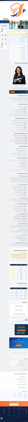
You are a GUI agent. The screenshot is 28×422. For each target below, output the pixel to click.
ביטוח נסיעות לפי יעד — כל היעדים (24, 369)
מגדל (14, 413)
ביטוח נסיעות (22, 85)
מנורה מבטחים (24, 209)
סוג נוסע (5, 28)
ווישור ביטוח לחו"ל (5, 43)
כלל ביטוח (25, 125)
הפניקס (14, 412)
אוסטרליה (19, 415)
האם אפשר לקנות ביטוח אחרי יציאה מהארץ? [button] (14, 384)
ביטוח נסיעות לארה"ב (25, 394)
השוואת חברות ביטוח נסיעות (22, 47)
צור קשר (4, 413)
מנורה (14, 414)
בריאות (23, 256)
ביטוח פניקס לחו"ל (23, 52)
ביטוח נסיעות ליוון (25, 397)
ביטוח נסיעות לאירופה (25, 395)
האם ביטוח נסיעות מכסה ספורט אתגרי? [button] (14, 387)
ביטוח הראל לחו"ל (23, 50)
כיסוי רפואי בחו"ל (14, 394)
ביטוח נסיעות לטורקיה (25, 398)
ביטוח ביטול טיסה (23, 55)
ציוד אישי (9, 412)
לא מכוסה (16, 137)
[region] (18, 272)
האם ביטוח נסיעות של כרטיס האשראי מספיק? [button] (14, 379)
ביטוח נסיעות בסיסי (19, 230)
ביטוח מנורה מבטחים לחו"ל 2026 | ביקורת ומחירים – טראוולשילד (1, 45)
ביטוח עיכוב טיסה (14, 396)
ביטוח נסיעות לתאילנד (25, 396)
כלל (14, 411)
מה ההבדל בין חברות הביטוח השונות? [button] (14, 381)
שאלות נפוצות (9, 415)
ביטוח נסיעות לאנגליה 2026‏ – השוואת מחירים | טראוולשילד (1, 30)
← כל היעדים (19, 416)
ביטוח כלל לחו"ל (20, 396)
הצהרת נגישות (4, 412)
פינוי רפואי (9, 413)
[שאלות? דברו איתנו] (2, 418)
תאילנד (19, 411)
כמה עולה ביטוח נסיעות (23, 59)
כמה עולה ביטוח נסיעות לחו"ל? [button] (14, 376)
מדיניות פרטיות (3, 411)
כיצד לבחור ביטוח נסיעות (22, 57)
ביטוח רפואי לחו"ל (2, 39)
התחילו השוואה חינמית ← (14, 404)
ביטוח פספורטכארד (23, 49)
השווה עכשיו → (18, 345)
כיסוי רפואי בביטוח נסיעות (22, 54)
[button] (9, 19)
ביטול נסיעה (17, 143)
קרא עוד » (2, 32)
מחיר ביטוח (27, 199)
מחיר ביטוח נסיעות (26, 106)
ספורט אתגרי (25, 140)
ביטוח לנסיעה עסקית (2, 35)
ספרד (19, 413)
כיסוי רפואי (22, 122)
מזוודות (9, 411)
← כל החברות (14, 415)
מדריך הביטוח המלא (12, 34)
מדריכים (9, 414)
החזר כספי (22, 189)
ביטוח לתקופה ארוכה (5, 39)
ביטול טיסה (20, 219)
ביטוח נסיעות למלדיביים (5, 35)
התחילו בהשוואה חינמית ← (21, 330)
